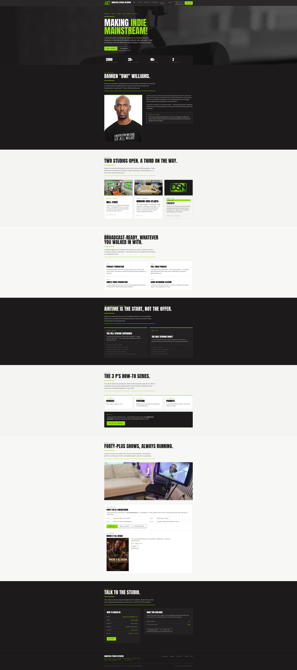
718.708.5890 (134, 620)
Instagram (165, 656)
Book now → (111, 638)
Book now (188, 3)
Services (146, 2)
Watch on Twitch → (125, 526)
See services (124, 48)
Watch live (179, 3)
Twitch (186, 656)
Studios (140, 2)
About (134, 2)
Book (191, 656)
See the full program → (116, 423)
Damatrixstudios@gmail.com (130, 616)
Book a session (110, 48)
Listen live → (112, 526)
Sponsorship (154, 2)
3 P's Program (162, 3)
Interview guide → (139, 526)
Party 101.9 (180, 656)
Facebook (172, 656)
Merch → (135, 546)
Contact (170, 2)
